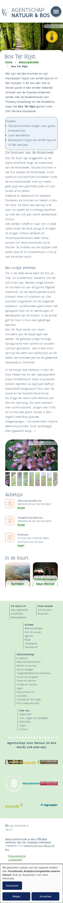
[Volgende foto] (54, 455)
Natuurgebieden (29, 62)
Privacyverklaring (17, 856)
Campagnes (31, 643)
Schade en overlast (27, 684)
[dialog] (31, 883)
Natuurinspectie (25, 692)
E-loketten (22, 658)
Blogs (28, 639)
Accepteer (45, 896)
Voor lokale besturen (28, 703)
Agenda (29, 636)
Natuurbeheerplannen (29, 661)
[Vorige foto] (9, 455)
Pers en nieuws (33, 632)
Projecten (43, 613)
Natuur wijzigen (25, 669)
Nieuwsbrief (31, 647)
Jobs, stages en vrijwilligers (33, 718)
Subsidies (22, 695)
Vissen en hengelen (27, 677)
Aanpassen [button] (12, 885)
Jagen (20, 688)
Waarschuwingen (34, 628)
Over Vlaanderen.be (18, 863)
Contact (23, 729)
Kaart (21, 545)
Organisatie (25, 714)
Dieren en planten (26, 680)
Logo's (22, 725)
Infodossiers (44, 609)
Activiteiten (17, 613)
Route (21, 507)
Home (8, 62)
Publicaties (25, 721)
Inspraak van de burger (29, 699)
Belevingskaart (18, 617)
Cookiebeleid (15, 859)
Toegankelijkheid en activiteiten (34, 673)
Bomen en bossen (27, 665)
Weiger (16, 896)
